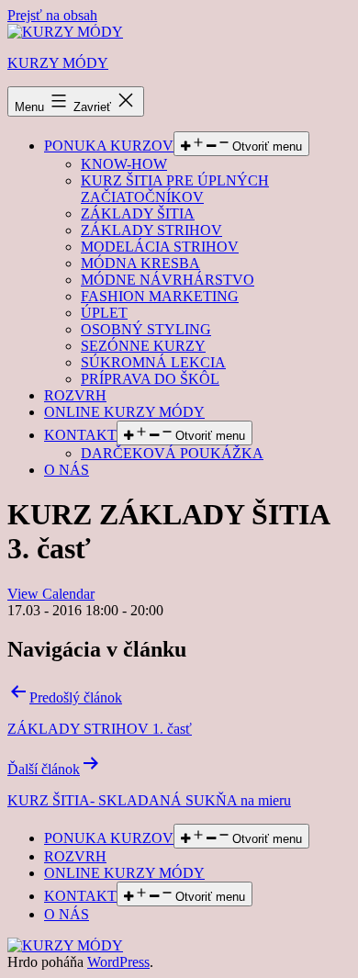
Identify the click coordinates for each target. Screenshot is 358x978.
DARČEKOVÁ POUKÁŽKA (172, 453)
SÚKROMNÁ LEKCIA (153, 362)
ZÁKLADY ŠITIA (138, 213)
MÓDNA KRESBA (140, 263)
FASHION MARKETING (160, 296)
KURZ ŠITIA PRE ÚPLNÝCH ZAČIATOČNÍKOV (175, 189)
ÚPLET (104, 312)
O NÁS (66, 470)
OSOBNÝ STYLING (146, 329)
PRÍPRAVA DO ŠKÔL (150, 379)
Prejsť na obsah (52, 15)
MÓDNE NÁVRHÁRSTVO (167, 279)
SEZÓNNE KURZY (143, 346)
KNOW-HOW (124, 164)
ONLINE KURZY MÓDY (124, 412)
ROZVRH (75, 395)
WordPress (118, 962)
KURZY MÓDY (57, 63)
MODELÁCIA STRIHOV (160, 246)
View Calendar (51, 593)
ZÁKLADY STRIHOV (151, 230)
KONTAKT (80, 435)
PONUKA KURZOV (108, 145)
